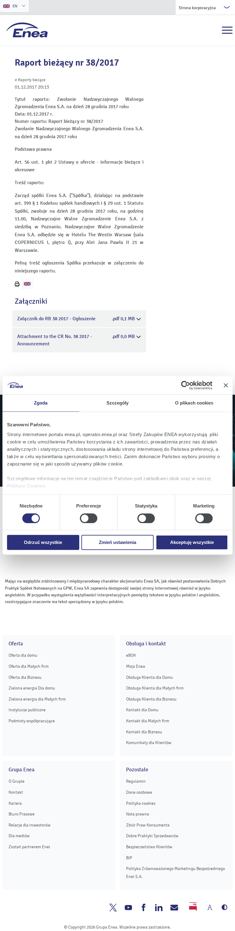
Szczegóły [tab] (117, 402)
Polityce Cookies (26, 485)
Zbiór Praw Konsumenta (148, 825)
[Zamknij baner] (226, 385)
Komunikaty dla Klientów (148, 742)
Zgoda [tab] (41, 402)
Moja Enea (135, 666)
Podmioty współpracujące (32, 721)
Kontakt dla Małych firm (147, 721)
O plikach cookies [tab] (194, 402)
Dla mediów (19, 835)
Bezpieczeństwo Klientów (149, 846)
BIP (129, 858)
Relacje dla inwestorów (29, 825)
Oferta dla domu (23, 655)
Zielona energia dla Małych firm (37, 699)
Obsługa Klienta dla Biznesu (151, 699)
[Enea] (27, 30)
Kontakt (16, 792)
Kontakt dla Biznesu (144, 732)
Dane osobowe (139, 792)
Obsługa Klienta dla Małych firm (155, 688)
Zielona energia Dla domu (32, 688)
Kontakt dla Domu (142, 709)
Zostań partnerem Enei (29, 846)
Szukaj (214, 30)
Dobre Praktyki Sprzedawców (152, 835)
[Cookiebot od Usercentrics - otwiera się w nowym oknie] (185, 385)
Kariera (15, 803)
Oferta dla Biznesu (25, 677)
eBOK (131, 655)
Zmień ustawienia (117, 542)
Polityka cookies (140, 803)
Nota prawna (137, 814)
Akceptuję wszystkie (192, 542)
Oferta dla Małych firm (29, 666)
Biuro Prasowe (22, 814)
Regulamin (136, 781)
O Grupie (16, 781)
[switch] (88, 518)
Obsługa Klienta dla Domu (149, 677)
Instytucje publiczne (27, 709)
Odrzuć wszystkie (43, 542)
